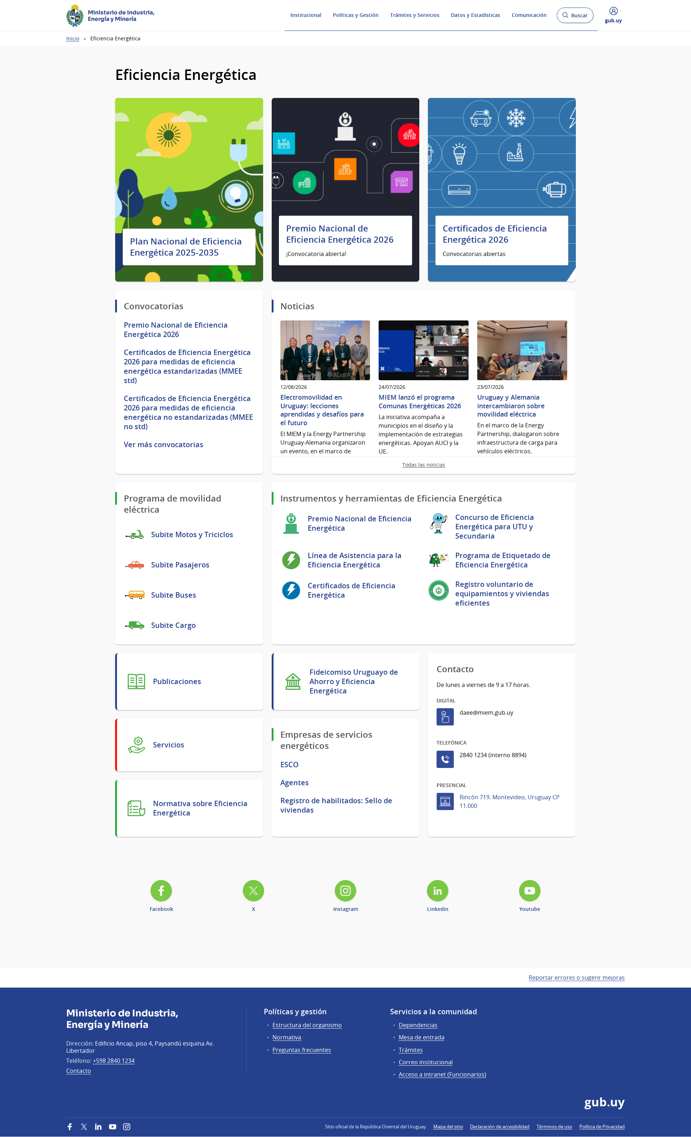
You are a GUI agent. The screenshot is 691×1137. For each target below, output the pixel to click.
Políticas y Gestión (356, 15)
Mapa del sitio (448, 1126)
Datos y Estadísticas (475, 15)
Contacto (78, 1071)
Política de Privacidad (602, 1126)
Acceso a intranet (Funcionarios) (442, 1074)
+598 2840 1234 (114, 1061)
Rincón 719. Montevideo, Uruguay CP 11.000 (510, 801)
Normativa (286, 1037)
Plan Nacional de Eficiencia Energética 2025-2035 (186, 247)
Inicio (72, 38)
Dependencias (418, 1025)
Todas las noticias (423, 464)
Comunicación (529, 15)
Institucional (305, 15)
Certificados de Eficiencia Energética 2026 (495, 234)
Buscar (575, 17)
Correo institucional (426, 1062)
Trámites (411, 1050)
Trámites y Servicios (414, 15)
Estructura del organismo (307, 1025)
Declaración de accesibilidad (499, 1126)
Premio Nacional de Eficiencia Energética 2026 (340, 234)
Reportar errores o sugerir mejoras (577, 977)
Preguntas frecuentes (301, 1050)
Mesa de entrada (421, 1037)
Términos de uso (554, 1126)
